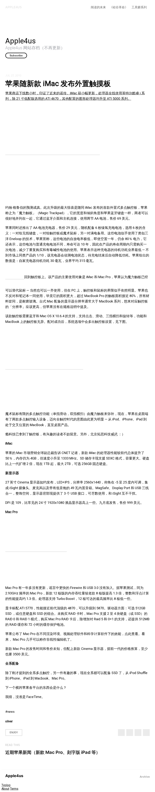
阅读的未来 (98, 7)
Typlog (6, 785)
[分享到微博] (129, 732)
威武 (114, 434)
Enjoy (14, 732)
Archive (145, 776)
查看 (134, 634)
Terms (14, 788)
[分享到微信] (138, 732)
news (11, 711)
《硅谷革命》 (119, 7)
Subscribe (16, 55)
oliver (9, 721)
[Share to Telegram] (146, 732)
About (5, 788)
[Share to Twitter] (121, 732)
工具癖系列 (139, 7)
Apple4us (13, 7)
